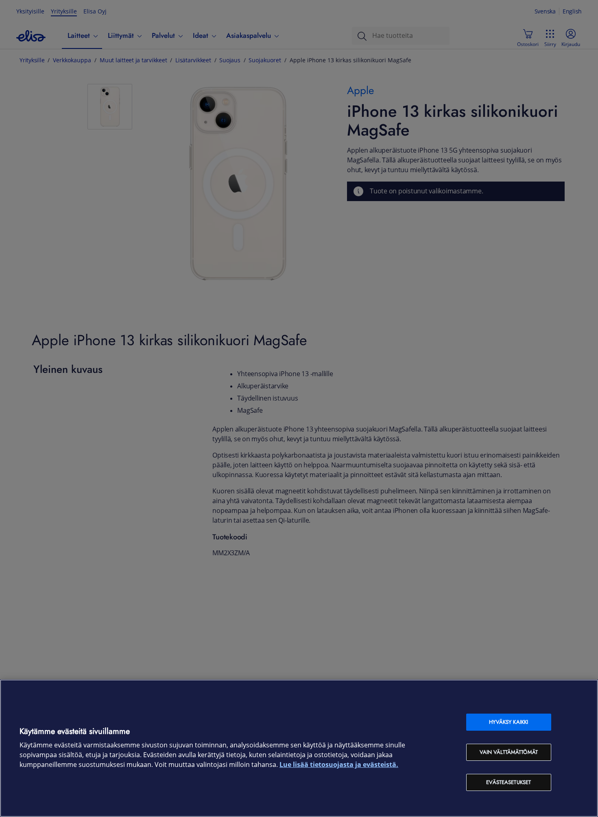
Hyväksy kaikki (508, 722)
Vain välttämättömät (509, 752)
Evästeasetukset (508, 782)
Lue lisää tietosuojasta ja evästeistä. (338, 764)
